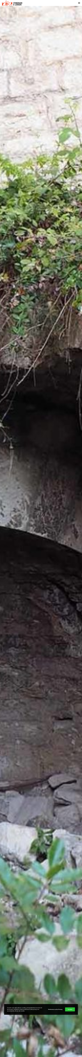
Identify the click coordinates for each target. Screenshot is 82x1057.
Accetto (70, 1009)
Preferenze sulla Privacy (55, 1009)
